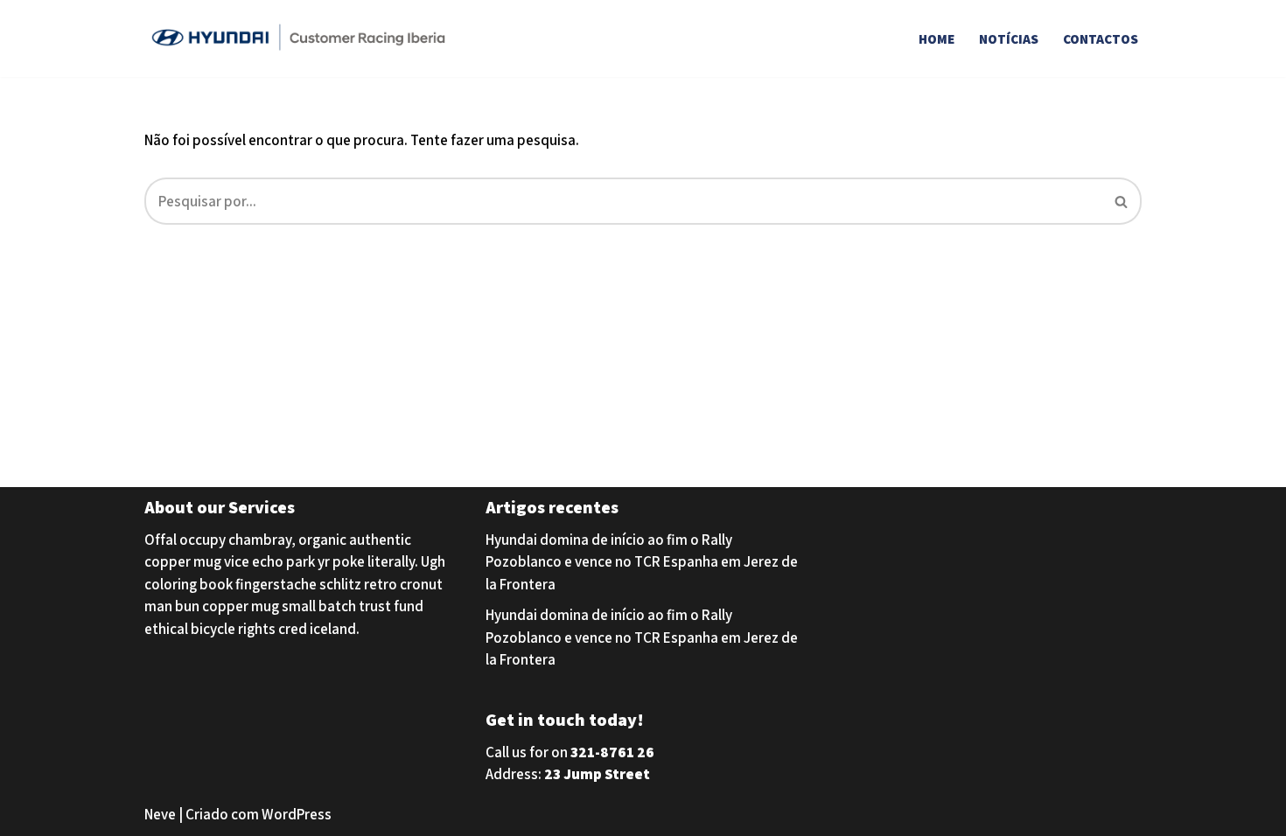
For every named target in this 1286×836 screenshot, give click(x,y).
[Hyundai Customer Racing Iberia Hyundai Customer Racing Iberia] (301, 38)
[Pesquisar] (1122, 201)
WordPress (297, 814)
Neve (160, 814)
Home (936, 38)
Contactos (1100, 38)
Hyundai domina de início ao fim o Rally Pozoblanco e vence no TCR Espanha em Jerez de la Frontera (642, 562)
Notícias (1008, 38)
